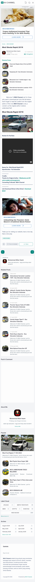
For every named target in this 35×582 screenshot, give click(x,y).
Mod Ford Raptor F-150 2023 (12, 453)
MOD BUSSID (7, 238)
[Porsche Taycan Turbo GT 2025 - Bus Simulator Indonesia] (5, 307)
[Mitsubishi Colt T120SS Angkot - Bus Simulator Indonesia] (5, 84)
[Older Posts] (2, 252)
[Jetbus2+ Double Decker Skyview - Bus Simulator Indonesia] (5, 293)
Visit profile (17, 426)
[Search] (29, 3)
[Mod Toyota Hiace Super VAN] (5, 466)
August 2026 (6, 525)
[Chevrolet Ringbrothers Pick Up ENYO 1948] (5, 68)
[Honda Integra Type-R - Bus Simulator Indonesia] (5, 322)
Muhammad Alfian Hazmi (16, 260)
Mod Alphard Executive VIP (18, 348)
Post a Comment (13, 244)
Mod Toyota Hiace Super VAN (19, 461)
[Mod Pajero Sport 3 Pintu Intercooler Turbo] (5, 484)
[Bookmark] (3, 244)
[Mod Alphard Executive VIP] (5, 351)
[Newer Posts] (32, 252)
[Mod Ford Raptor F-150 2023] (17, 450)
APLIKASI (6, 505)
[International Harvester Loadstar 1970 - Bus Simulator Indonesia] (5, 92)
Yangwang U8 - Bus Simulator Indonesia (21, 72)
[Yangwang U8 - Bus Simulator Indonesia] (5, 76)
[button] (28, 54)
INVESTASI (26, 509)
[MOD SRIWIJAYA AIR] (5, 495)
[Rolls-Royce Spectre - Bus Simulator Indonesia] (5, 337)
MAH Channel (8, 3)
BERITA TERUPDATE (22, 505)
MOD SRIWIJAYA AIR (16, 490)
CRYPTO (14, 509)
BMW (4, 509)
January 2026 (22, 531)
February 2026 (6, 531)
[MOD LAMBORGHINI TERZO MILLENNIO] (5, 474)
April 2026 (21, 528)
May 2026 (5, 528)
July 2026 (21, 525)
